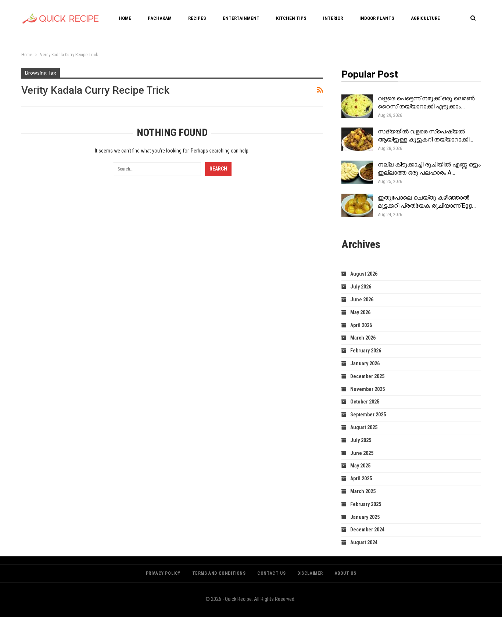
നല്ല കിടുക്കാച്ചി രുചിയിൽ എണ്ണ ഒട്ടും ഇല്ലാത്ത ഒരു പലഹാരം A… (429, 168)
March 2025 (363, 491)
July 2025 (360, 440)
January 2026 (365, 363)
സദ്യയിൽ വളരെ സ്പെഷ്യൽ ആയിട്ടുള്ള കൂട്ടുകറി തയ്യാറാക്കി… (425, 135)
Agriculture (425, 18)
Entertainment (241, 18)
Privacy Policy (163, 573)
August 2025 (363, 427)
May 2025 (360, 466)
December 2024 (367, 529)
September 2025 (368, 414)
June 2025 (361, 453)
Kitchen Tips (291, 18)
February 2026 (365, 351)
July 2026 (360, 287)
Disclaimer (310, 573)
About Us (345, 573)
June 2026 (361, 299)
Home (125, 18)
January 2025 (365, 517)
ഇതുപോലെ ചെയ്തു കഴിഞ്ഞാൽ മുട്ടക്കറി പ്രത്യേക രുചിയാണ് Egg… (427, 201)
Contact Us (271, 573)
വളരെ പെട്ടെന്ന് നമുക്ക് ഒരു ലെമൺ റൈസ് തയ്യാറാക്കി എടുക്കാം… (426, 102)
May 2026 (360, 312)
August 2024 (363, 542)
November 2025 (367, 389)
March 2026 (363, 338)
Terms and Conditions (219, 573)
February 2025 (365, 504)
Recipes (197, 18)
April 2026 (361, 325)
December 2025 (367, 376)
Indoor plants (376, 18)
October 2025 (364, 402)
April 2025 (361, 478)
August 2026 (363, 274)
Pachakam (160, 18)
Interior (333, 18)
